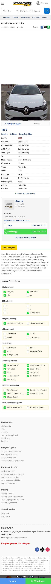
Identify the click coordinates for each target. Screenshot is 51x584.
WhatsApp (39, 581)
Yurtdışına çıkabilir (37, 407)
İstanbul (4, 134)
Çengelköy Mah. (25, 134)
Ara (47, 11)
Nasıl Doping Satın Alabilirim (13, 500)
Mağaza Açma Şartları (10, 477)
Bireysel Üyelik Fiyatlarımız (12, 461)
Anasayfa (6, 17)
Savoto (19, 201)
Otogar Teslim (13, 397)
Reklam (4, 432)
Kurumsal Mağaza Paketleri (12, 474)
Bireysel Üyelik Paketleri (11, 452)
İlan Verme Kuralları (9, 455)
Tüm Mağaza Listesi (9, 435)
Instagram (5, 516)
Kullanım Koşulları (8, 458)
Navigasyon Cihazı (37, 365)
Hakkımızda (6, 426)
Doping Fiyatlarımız (9, 503)
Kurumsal (34, 292)
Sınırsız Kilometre (14, 407)
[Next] (48, 103)
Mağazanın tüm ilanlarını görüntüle (17, 220)
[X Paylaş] (45, 27)
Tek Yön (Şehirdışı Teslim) (15, 393)
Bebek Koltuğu (13, 365)
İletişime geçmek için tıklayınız (15, 543)
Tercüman (34, 372)
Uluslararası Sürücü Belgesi (38, 323)
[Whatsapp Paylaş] (48, 27)
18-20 (32, 348)
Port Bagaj (11, 369)
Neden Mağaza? (7, 471)
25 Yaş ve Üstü (13, 355)
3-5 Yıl (9, 337)
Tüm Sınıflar (35, 313)
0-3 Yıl (32, 334)
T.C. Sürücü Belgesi (15, 323)
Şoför (9, 372)
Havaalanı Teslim (37, 393)
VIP (31, 295)
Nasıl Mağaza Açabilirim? (11, 480)
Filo (8, 295)
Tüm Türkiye (12, 390)
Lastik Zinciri (35, 369)
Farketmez (11, 334)
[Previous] (2, 103)
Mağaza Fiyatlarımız (9, 483)
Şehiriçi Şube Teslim (38, 390)
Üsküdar (13, 134)
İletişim (4, 441)
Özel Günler (35, 376)
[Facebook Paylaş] (42, 27)
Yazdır (21, 27)
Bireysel (10, 292)
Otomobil (36, 17)
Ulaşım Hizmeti (13, 376)
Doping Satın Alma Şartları (12, 497)
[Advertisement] (25, 57)
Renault (45, 17)
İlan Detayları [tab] (9, 248)
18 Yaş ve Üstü (36, 351)
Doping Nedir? (7, 494)
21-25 (9, 351)
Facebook (5, 513)
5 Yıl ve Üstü (35, 337)
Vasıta (15, 17)
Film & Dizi (11, 379)
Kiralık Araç (25, 17)
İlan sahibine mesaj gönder (25, 237)
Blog (3, 429)
